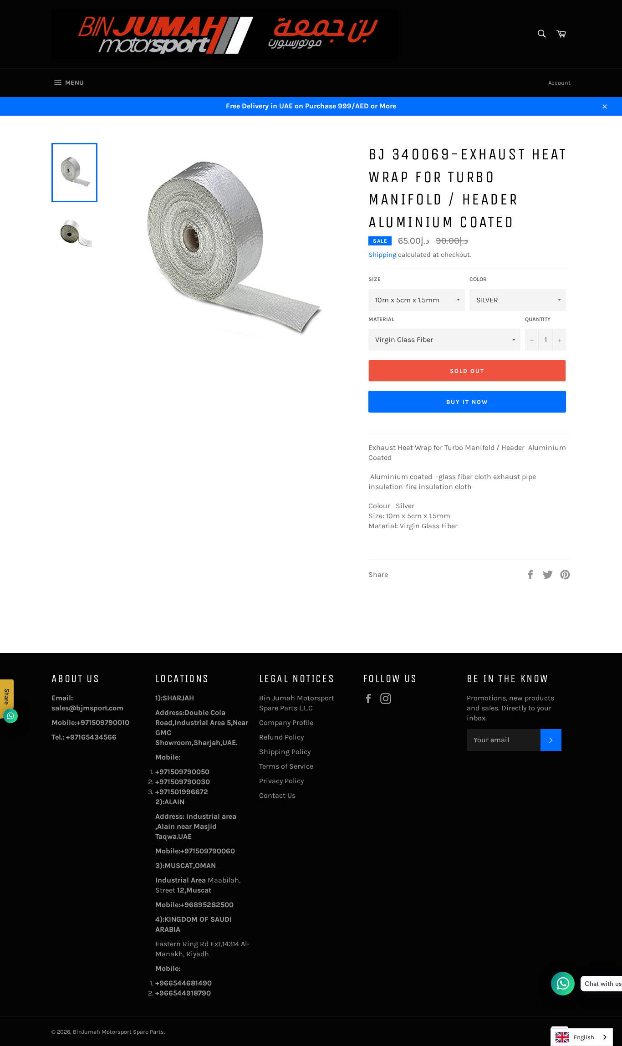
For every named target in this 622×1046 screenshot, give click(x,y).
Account (559, 82)
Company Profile (286, 722)
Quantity (538, 319)
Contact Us (277, 795)
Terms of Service (286, 766)
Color (478, 279)
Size (374, 279)
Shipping (382, 254)
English (584, 1037)
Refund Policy (281, 737)
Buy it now (467, 401)
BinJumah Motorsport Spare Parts (118, 1031)
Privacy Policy (281, 780)
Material (381, 319)
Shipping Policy (285, 751)
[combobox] (582, 1037)
